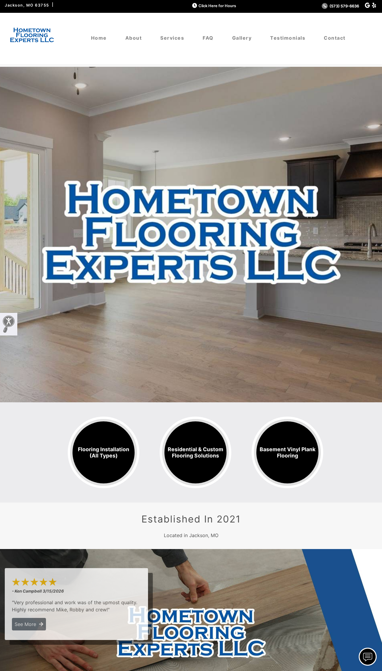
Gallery (242, 38)
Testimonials (287, 38)
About (133, 38)
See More (27, 624)
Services (172, 38)
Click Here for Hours (217, 6)
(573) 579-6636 (344, 6)
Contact (335, 38)
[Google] (367, 5)
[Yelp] (374, 5)
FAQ (208, 38)
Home (99, 38)
